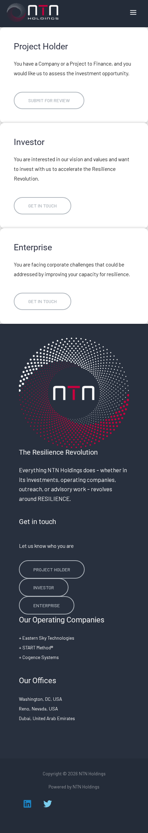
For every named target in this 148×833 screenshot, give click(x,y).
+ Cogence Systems (39, 657)
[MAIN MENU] (133, 12)
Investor (43, 587)
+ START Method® (36, 647)
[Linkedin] (27, 803)
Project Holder (51, 569)
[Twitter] (47, 803)
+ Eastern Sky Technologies (46, 638)
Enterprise (46, 605)
